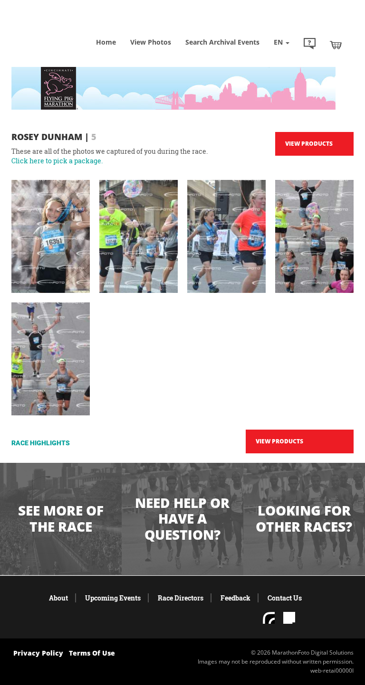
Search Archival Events (222, 42)
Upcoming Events (113, 597)
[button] (310, 44)
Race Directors (180, 597)
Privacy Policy (38, 652)
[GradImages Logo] (59, 28)
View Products (309, 144)
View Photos (150, 42)
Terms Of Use (92, 652)
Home (106, 42)
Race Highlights (40, 443)
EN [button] (279, 42)
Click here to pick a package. (57, 160)
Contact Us (285, 597)
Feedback (235, 597)
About (58, 597)
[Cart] (336, 44)
